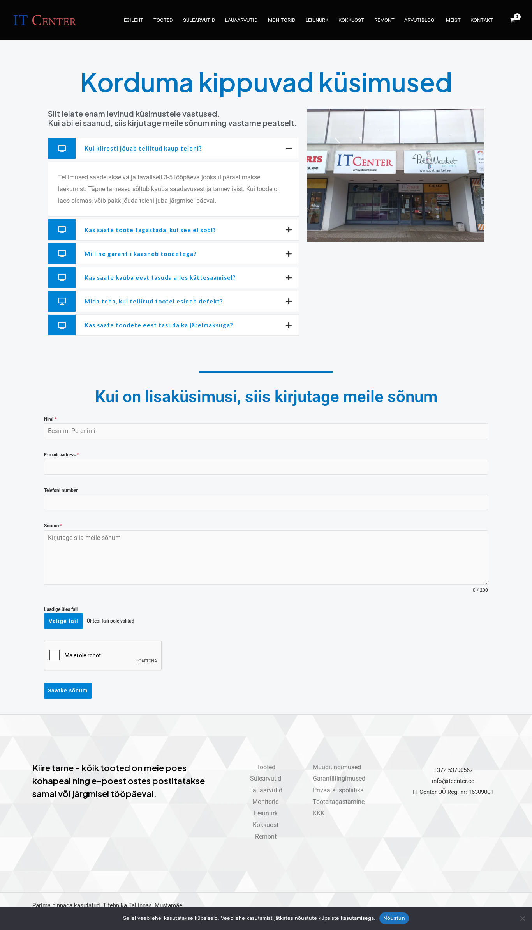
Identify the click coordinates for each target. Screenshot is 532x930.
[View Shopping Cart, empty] (512, 20)
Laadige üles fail (61, 609)
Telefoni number (61, 490)
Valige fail (63, 621)
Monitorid (282, 20)
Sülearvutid (199, 20)
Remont (384, 20)
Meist (453, 20)
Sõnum (53, 526)
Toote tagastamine (339, 802)
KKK (318, 813)
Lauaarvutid (241, 20)
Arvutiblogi (420, 20)
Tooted (163, 20)
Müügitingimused (337, 767)
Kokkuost (351, 20)
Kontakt (481, 20)
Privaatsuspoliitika (338, 790)
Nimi (50, 419)
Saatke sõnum (68, 690)
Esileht (133, 20)
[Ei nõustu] (522, 918)
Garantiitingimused (339, 778)
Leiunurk (316, 20)
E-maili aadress (61, 455)
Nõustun (394, 918)
